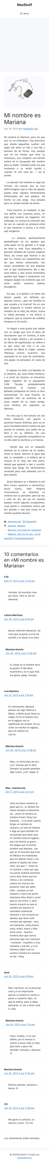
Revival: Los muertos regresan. (25, 530)
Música (21, 525)
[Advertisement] (24, 43)
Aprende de (14, 521)
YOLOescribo (29, 521)
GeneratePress (24, 1157)
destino (12, 525)
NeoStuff (24, 5)
